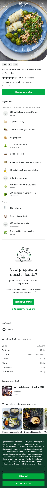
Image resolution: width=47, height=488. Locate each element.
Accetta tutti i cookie (23, 483)
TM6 (10, 65)
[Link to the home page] (23, 4)
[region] (23, 461)
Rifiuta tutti (23, 476)
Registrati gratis (23, 92)
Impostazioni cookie (23, 469)
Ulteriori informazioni (23, 308)
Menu (5, 6)
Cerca (42, 6)
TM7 (4, 65)
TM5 (15, 65)
